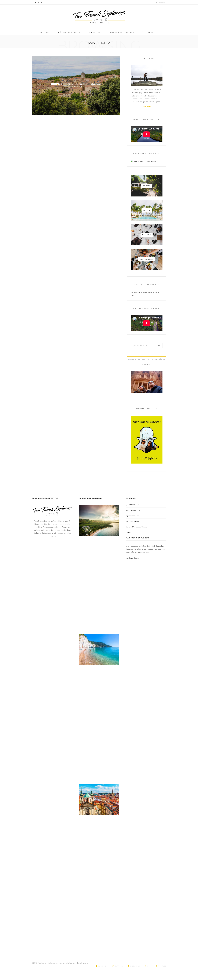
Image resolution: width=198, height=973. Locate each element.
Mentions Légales (132, 521)
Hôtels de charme (69, 32)
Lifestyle (94, 32)
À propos (148, 32)
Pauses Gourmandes (121, 32)
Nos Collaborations (133, 510)
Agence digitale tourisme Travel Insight (72, 963)
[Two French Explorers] (99, 17)
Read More (146, 107)
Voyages (45, 32)
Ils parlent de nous (132, 516)
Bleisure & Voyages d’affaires (136, 527)
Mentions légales (132, 558)
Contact (129, 532)
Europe (55, 84)
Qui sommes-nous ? (133, 505)
